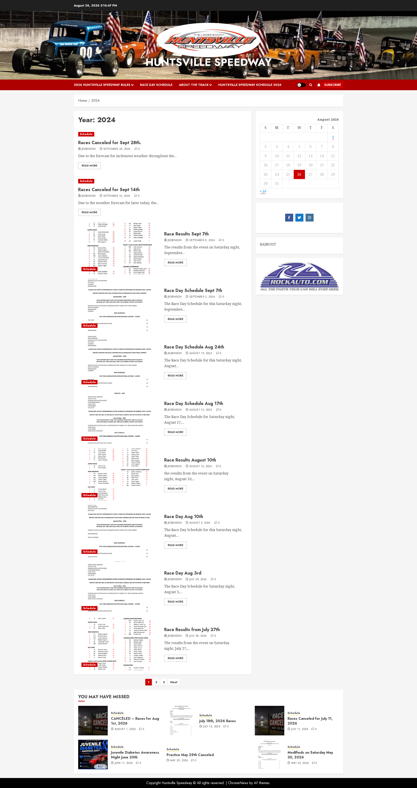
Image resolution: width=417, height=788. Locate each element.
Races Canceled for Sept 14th (109, 190)
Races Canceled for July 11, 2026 (310, 721)
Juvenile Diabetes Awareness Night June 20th (135, 755)
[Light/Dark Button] (301, 85)
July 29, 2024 (198, 579)
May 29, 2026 (179, 760)
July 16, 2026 (211, 726)
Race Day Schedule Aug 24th (194, 347)
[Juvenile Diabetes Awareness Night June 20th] (93, 754)
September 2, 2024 (202, 297)
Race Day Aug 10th (183, 516)
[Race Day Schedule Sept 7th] (119, 305)
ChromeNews (238, 782)
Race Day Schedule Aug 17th (193, 403)
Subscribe (332, 85)
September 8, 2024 (202, 240)
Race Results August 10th (190, 460)
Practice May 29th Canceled (190, 754)
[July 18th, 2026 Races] (181, 720)
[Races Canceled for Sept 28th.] (162, 134)
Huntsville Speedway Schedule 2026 (249, 85)
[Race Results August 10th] (119, 474)
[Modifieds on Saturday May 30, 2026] (269, 754)
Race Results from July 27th (192, 629)
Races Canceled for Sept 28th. (109, 143)
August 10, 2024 (200, 466)
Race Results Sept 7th (186, 234)
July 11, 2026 (299, 729)
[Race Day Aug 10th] (119, 531)
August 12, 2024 (200, 410)
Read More (89, 166)
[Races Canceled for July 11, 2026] (269, 720)
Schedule (86, 134)
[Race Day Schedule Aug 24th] (119, 361)
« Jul (263, 190)
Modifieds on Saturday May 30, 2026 (310, 755)
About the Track (193, 85)
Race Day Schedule (156, 85)
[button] (310, 85)
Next (173, 682)
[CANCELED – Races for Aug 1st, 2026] (93, 720)
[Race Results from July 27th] (119, 644)
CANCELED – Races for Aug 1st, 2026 (135, 721)
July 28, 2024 (198, 636)
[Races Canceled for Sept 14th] (162, 181)
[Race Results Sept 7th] (119, 248)
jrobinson (89, 149)
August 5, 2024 (199, 523)
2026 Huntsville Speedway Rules (102, 85)
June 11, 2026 (124, 763)
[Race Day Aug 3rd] (119, 587)
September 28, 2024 (116, 149)
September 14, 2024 (116, 196)
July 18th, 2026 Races (217, 720)
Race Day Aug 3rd (182, 573)
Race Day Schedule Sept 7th (193, 290)
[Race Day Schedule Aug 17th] (119, 418)
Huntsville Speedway (208, 62)
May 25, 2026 (300, 763)
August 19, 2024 (200, 353)
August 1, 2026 (125, 729)
